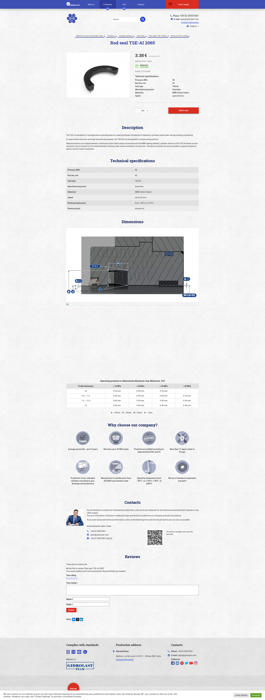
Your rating (71, 575)
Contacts (140, 4)
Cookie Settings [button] (241, 695)
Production (107, 4)
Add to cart (183, 110)
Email (69, 604)
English (193, 26)
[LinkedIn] (81, 619)
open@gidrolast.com (190, 19)
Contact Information (190, 22)
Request (73, 688)
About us (91, 4)
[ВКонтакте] (73, 619)
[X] (77, 619)
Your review (72, 583)
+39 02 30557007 (189, 15)
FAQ (124, 4)
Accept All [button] (256, 695)
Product (144, 66)
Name (69, 599)
